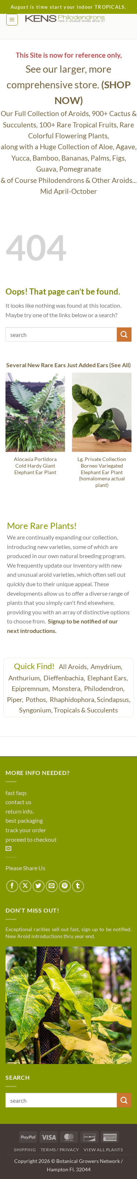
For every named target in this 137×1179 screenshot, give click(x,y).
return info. (19, 811)
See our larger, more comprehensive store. (69, 84)
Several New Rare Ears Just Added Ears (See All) (68, 364)
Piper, (15, 699)
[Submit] (124, 334)
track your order (25, 829)
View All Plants (103, 1149)
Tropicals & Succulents (86, 710)
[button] (12, 20)
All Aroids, (74, 667)
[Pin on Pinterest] (65, 886)
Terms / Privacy (60, 1149)
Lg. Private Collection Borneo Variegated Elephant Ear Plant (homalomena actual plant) (101, 472)
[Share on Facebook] (12, 886)
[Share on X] (25, 886)
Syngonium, (36, 710)
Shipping (25, 1149)
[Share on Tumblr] (78, 886)
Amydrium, (107, 667)
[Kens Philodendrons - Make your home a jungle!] (75, 18)
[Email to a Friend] (52, 886)
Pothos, (37, 699)
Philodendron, (105, 688)
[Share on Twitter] (39, 886)
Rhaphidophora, (73, 699)
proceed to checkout (31, 839)
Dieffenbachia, (64, 678)
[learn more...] (68, 1005)
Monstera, (67, 688)
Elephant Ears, (108, 678)
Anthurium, (25, 678)
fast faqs (16, 792)
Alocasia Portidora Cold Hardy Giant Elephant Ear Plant (35, 465)
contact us (18, 801)
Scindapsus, (113, 699)
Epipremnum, (31, 688)
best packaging (24, 820)
